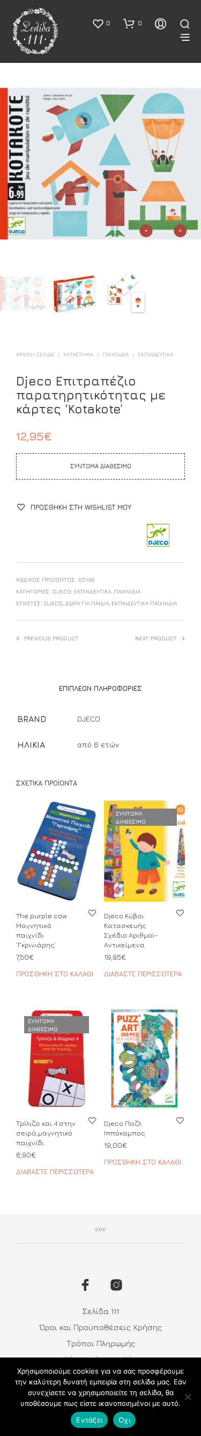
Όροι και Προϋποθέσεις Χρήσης (101, 1327)
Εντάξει (89, 1420)
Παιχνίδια (115, 354)
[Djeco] (157, 536)
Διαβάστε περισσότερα (143, 974)
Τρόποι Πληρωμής (100, 1343)
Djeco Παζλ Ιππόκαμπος (124, 1128)
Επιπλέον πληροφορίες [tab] (100, 688)
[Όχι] (187, 1396)
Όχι (124, 1420)
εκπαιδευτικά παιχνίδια (144, 603)
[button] (101, 23)
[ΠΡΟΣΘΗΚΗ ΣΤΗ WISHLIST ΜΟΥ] (92, 912)
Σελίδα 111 (101, 1311)
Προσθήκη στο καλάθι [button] (54, 974)
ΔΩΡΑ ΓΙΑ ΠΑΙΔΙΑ (87, 603)
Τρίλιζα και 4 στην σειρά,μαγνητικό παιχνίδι (46, 1133)
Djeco (53, 603)
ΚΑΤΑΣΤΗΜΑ (78, 354)
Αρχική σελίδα (35, 354)
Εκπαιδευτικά (155, 354)
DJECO (62, 591)
